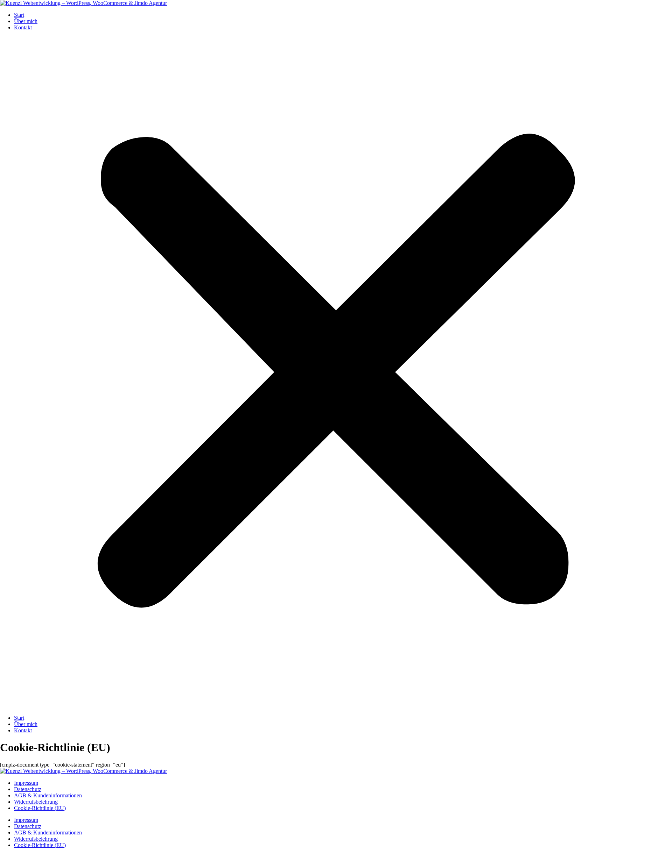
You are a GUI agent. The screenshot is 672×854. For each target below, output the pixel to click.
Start (19, 15)
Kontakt (23, 27)
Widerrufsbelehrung (36, 802)
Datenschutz (27, 789)
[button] (336, 372)
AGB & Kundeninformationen (48, 795)
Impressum (26, 783)
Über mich (25, 21)
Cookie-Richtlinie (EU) (40, 808)
